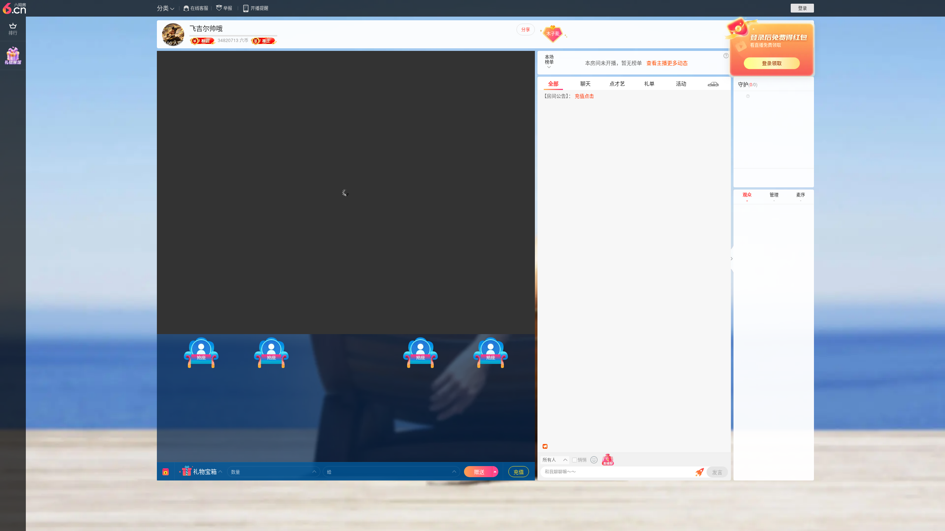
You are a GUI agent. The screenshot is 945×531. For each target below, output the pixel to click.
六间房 (15, 8)
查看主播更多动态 (667, 62)
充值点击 (584, 95)
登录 (802, 8)
